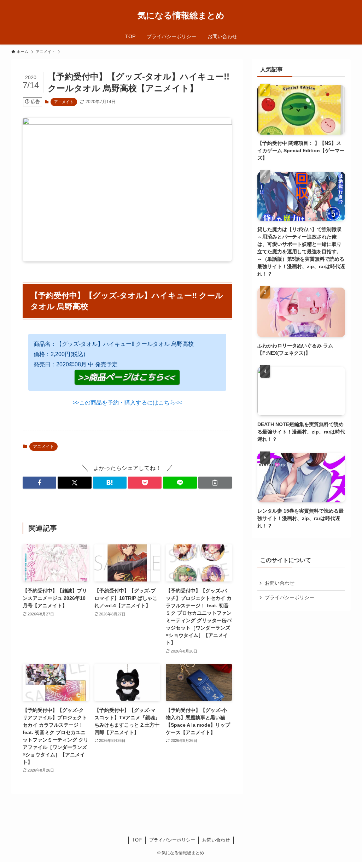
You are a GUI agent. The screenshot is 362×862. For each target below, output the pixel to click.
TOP (137, 840)
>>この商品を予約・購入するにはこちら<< (127, 403)
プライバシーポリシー (289, 597)
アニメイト (64, 102)
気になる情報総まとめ (181, 15)
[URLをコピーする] (215, 483)
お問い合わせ (279, 583)
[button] (39, 483)
